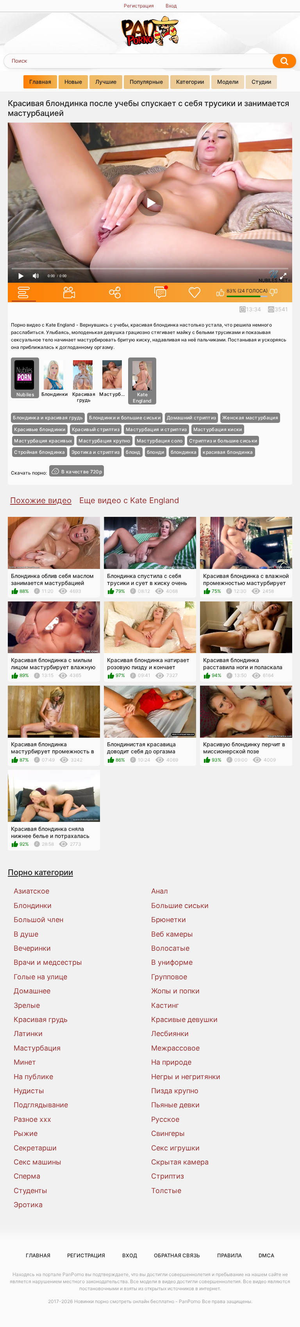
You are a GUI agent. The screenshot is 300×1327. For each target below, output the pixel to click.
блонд (133, 452)
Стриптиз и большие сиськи (223, 441)
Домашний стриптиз (191, 418)
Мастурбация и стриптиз (156, 429)
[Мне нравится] (220, 292)
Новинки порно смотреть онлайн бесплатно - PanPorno (137, 1301)
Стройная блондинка (39, 452)
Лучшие (105, 81)
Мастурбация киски (217, 429)
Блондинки (54, 394)
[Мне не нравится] (274, 292)
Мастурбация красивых (43, 441)
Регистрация (139, 6)
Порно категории (40, 872)
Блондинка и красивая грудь (48, 418)
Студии (261, 81)
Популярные (146, 81)
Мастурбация (113, 394)
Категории (190, 81)
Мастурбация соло (160, 441)
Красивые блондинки (39, 429)
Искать (284, 61)
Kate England (142, 398)
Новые (73, 81)
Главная (40, 81)
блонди (155, 452)
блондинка (184, 452)
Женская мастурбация (250, 418)
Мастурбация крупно (104, 441)
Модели (227, 81)
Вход (171, 6)
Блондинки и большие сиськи (125, 418)
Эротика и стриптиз (95, 452)
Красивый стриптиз (96, 429)
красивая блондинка (228, 452)
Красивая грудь (83, 397)
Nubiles (25, 394)
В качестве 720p (81, 472)
